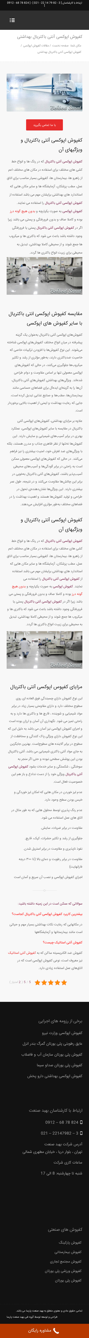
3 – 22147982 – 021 (59, 1134)
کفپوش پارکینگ (70, 1242)
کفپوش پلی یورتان (68, 1280)
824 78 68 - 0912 (18, 3)
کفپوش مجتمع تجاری (66, 1261)
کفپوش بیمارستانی (68, 1252)
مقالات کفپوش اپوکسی (36, 46)
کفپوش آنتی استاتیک (22, 953)
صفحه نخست (60, 46)
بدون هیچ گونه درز (22, 211)
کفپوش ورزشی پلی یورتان (63, 1271)
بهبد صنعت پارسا (34, 1311)
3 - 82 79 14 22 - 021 (47, 3)
